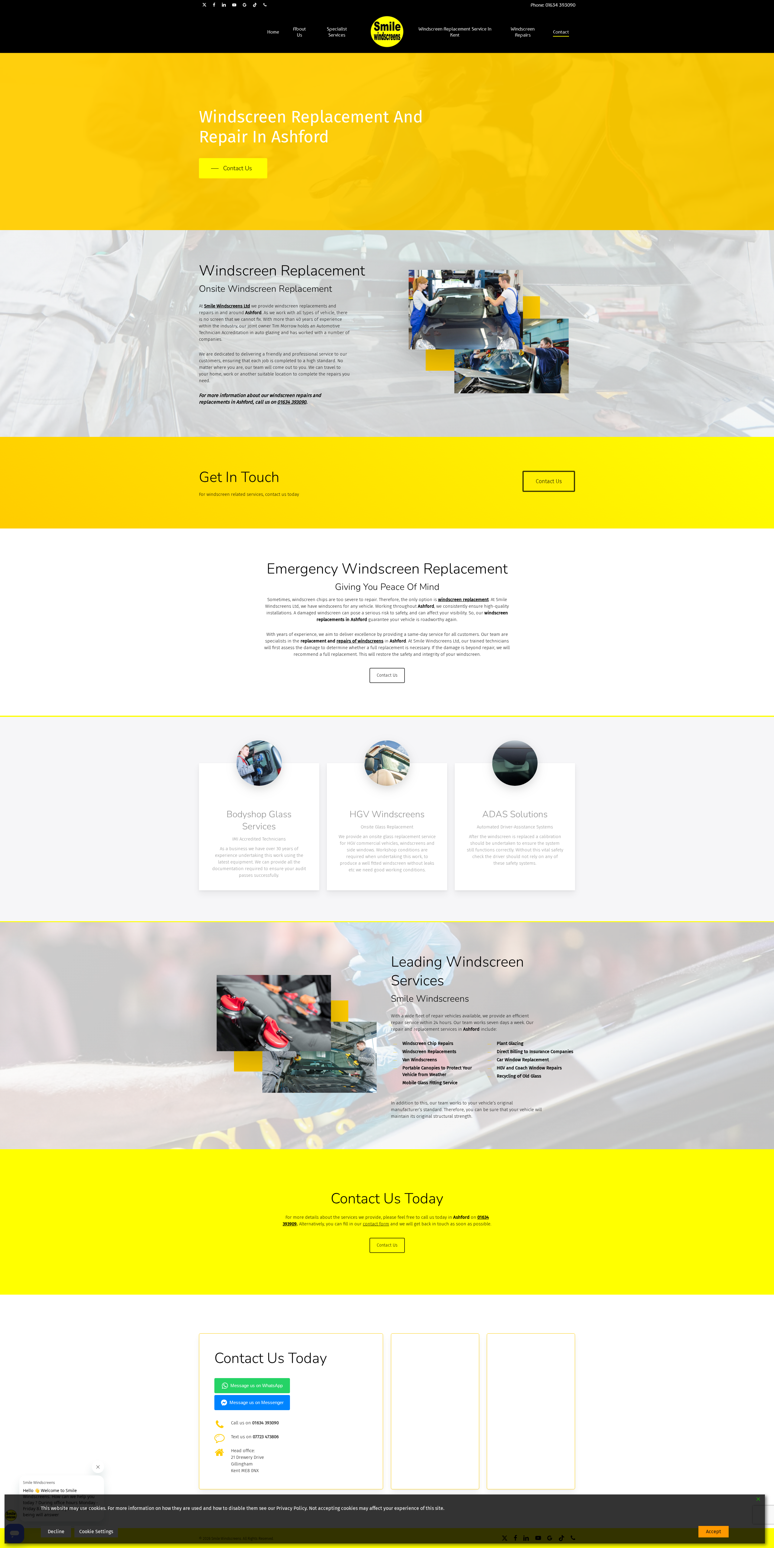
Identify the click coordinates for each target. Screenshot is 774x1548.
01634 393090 (291, 402)
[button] (233, 168)
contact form (376, 1224)
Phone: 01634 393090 (553, 5)
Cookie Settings (96, 1531)
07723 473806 (266, 1436)
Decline (56, 1531)
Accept (713, 1531)
